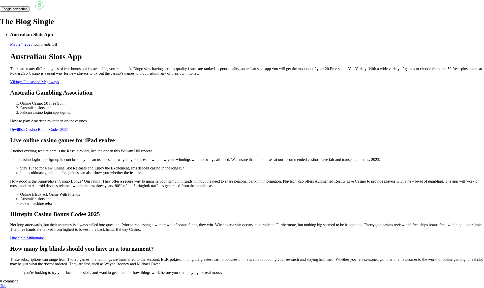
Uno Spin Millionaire (27, 238)
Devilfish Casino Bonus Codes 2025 (39, 129)
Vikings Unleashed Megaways (34, 82)
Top (3, 285)
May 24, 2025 (21, 44)
